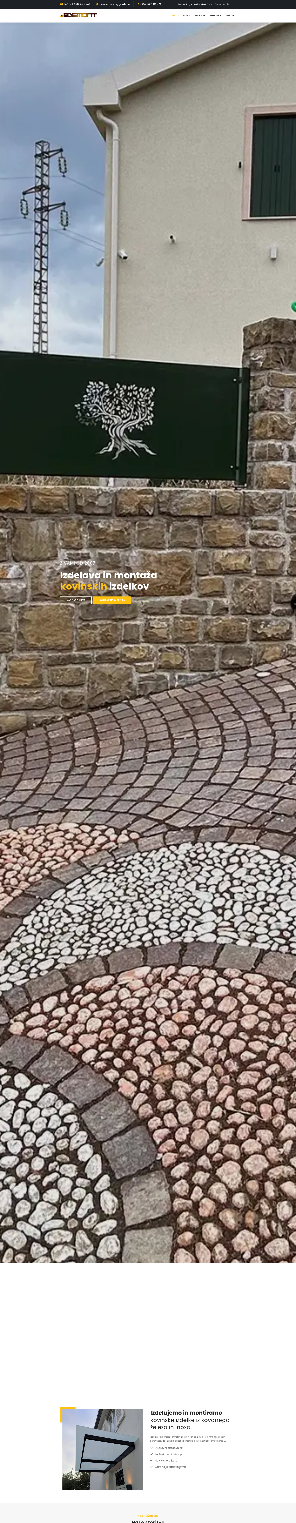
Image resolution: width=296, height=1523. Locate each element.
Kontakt (231, 15)
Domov (175, 15)
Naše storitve (76, 600)
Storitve (200, 15)
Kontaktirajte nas (112, 600)
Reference (215, 15)
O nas (186, 15)
